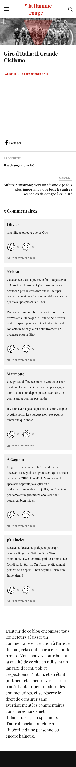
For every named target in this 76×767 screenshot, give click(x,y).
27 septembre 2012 (23, 601)
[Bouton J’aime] (11, 247)
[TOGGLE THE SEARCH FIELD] (69, 9)
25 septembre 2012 (35, 74)
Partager (15, 142)
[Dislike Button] (26, 247)
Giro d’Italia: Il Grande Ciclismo (31, 56)
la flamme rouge (40, 9)
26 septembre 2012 (23, 526)
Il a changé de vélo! (19, 165)
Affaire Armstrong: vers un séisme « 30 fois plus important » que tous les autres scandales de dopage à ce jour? (38, 189)
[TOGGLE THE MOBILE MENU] (6, 9)
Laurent (10, 74)
